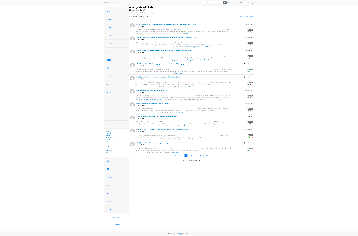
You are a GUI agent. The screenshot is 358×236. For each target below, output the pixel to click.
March (108, 149)
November (109, 133)
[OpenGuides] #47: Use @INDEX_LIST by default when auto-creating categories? (163, 129)
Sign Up (250, 3)
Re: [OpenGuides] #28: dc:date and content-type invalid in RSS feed (158, 77)
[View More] (185, 33)
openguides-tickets (141, 7)
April (107, 147)
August (108, 139)
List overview (117, 217)
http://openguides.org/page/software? (152, 99)
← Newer (175, 155)
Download (117, 224)
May (107, 145)
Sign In (243, 3)
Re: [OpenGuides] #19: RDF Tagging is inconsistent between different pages (161, 64)
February (109, 151)
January (108, 152)
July (107, 141)
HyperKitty (179, 234)
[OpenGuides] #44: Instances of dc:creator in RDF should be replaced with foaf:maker (164, 50)
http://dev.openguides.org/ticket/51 (190, 46)
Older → (208, 155)
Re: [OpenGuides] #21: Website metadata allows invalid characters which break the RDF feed (166, 24)
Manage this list (233, 3)
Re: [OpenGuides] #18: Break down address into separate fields (157, 116)
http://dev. (181, 139)
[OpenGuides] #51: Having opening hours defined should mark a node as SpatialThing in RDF (166, 37)
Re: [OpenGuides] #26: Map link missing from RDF (153, 103)
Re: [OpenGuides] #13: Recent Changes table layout (153, 143)
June (107, 143)
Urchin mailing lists (111, 3)
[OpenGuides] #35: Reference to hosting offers (152, 90)
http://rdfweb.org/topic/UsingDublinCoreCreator (187, 60)
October (108, 135)
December (109, 131)
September (109, 137)
